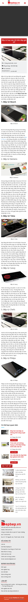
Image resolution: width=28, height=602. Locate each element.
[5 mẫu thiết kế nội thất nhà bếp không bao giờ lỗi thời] (7, 472)
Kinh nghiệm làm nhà (6, 588)
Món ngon (3, 567)
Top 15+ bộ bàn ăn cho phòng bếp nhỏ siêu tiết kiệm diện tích (20, 509)
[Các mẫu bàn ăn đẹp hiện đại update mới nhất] (5, 456)
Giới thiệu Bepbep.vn (6, 546)
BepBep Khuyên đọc (8, 563)
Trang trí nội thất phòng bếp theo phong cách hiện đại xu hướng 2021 (20, 491)
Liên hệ (3, 544)
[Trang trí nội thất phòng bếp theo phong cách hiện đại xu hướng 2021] (7, 490)
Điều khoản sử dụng (6, 551)
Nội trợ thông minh (6, 574)
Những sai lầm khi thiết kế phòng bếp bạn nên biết (20, 481)
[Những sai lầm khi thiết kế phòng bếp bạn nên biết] (7, 482)
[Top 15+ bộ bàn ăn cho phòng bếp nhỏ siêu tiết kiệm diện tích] (7, 508)
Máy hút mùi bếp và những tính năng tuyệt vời (17, 432)
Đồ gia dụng (7, 66)
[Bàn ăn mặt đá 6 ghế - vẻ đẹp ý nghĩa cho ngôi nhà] (7, 500)
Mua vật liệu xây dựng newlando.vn (10, 591)
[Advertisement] (14, 21)
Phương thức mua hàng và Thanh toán (11, 549)
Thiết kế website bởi (16, 599)
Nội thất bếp (14, 66)
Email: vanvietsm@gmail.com (8, 559)
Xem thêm (14, 440)
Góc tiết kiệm (4, 572)
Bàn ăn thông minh (6, 577)
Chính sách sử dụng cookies (8, 556)
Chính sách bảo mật (6, 554)
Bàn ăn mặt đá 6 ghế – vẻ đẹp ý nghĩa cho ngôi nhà (20, 499)
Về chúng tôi (6, 541)
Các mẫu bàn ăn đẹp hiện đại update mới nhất (18, 456)
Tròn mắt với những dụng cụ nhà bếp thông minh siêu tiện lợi (17, 445)
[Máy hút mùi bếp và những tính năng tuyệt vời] (5, 432)
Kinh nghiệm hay (5, 569)
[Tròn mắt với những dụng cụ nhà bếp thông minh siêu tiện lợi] (5, 444)
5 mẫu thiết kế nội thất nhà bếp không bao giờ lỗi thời (20, 473)
